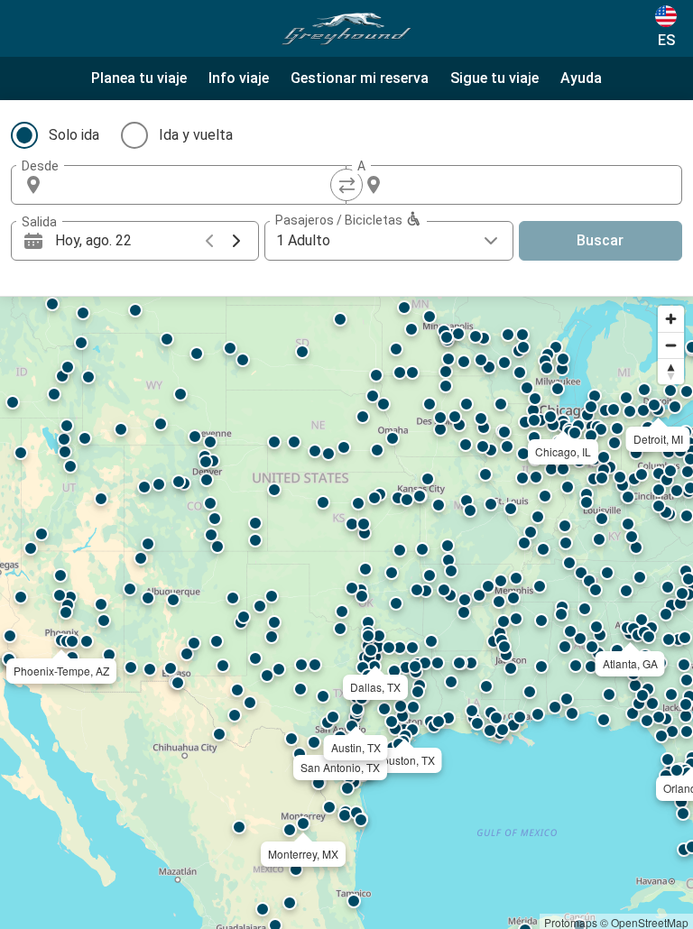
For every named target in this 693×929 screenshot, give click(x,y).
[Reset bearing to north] (671, 371)
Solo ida (74, 134)
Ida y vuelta (196, 134)
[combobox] (195, 185)
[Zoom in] (671, 319)
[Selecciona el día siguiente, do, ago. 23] (236, 241)
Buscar (600, 240)
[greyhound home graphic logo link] (346, 29)
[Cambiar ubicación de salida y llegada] (346, 185)
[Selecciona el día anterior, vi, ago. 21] (209, 241)
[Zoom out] (671, 345)
